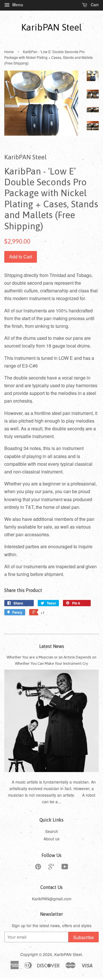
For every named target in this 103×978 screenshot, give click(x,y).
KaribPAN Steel (51, 27)
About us (51, 839)
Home (9, 51)
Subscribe (83, 937)
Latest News (51, 646)
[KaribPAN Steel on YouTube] (65, 867)
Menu (17, 4)
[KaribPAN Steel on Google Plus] (51, 867)
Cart (94, 4)
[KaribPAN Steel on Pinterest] (38, 867)
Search (51, 831)
